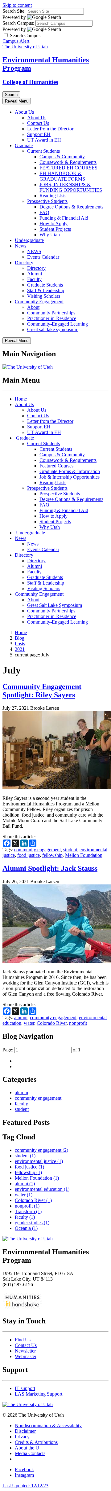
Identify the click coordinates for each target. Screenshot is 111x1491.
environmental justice (39, 1161)
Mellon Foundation (83, 855)
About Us (24, 112)
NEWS (34, 251)
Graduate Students (45, 284)
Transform (28, 1211)
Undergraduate (29, 240)
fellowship (52, 855)
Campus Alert (15, 41)
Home (21, 398)
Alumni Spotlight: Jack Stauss (49, 868)
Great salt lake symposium (52, 329)
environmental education (42, 1189)
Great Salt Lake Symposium (54, 605)
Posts (20, 643)
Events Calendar (43, 257)
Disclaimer (25, 1431)
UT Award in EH (44, 140)
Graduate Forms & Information (69, 471)
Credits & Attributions (36, 1442)
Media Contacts (30, 1453)
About (33, 307)
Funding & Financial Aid (63, 218)
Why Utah (49, 234)
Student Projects (55, 229)
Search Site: (14, 11)
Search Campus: (18, 23)
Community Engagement (39, 301)
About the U (27, 1447)
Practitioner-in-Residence (51, 318)
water (29, 1023)
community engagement (37, 849)
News (20, 245)
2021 (20, 649)
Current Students (43, 151)
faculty (21, 1103)
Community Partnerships (51, 312)
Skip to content (17, 5)
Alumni (34, 273)
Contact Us (38, 123)
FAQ (44, 212)
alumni (20, 1017)
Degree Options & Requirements (71, 206)
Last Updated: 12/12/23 (25, 1485)
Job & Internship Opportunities (69, 477)
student (70, 849)
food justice (28, 855)
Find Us (23, 1339)
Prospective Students (47, 201)
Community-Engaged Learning (57, 324)
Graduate (24, 145)
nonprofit (78, 1023)
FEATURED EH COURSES (68, 167)
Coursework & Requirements (68, 162)
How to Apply (53, 223)
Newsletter (25, 1350)
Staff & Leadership (45, 290)
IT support (25, 1388)
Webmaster (25, 1356)
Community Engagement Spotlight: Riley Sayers (41, 690)
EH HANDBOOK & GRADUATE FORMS (62, 176)
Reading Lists (52, 195)
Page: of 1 (41, 1049)
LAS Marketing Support (38, 1394)
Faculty (34, 279)
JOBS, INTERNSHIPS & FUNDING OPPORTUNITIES (70, 187)
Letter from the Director (50, 128)
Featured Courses (56, 465)
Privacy (22, 1436)
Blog (19, 638)
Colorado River (52, 1023)
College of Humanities (30, 82)
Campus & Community (62, 156)
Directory (24, 262)
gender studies (32, 1222)
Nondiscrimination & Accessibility (48, 1425)
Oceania (26, 1228)
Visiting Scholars (43, 296)
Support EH (39, 134)
